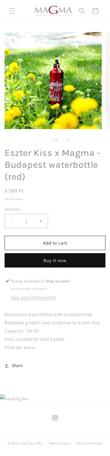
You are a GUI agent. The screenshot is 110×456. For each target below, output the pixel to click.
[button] (12, 11)
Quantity (12, 209)
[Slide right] (68, 140)
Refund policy (60, 443)
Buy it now (55, 260)
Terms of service (89, 443)
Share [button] (17, 365)
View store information (33, 297)
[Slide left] (41, 140)
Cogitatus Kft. (31, 443)
